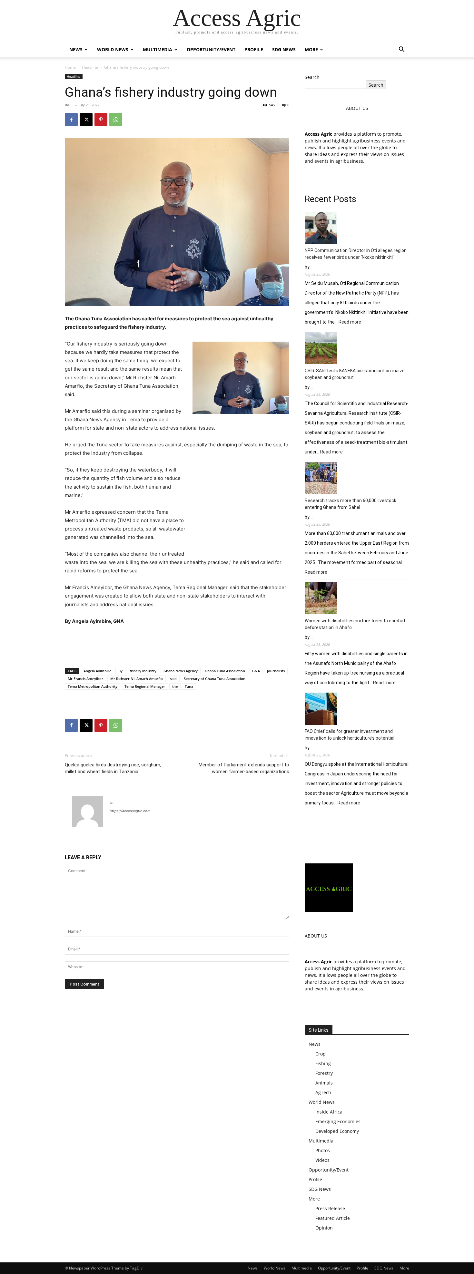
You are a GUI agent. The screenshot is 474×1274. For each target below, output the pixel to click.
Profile (253, 49)
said (173, 678)
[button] (401, 50)
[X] (86, 119)
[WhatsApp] (115, 119)
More (311, 49)
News (76, 49)
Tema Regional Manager (144, 686)
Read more (350, 322)
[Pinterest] (100, 119)
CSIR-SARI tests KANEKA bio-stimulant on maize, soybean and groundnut (355, 374)
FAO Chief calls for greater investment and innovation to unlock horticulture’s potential (349, 735)
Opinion (324, 1228)
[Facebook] (71, 119)
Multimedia (157, 49)
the (175, 686)
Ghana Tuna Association (225, 670)
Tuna (189, 686)
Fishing (323, 1063)
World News (112, 49)
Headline (90, 67)
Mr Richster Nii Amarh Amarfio (136, 678)
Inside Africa (328, 1112)
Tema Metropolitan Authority (92, 686)
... (72, 104)
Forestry (324, 1073)
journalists (276, 670)
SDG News (284, 49)
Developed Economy (337, 1131)
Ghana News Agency (180, 670)
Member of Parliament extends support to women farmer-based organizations (244, 768)
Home (70, 67)
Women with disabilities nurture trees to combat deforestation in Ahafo (355, 624)
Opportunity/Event (211, 49)
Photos (322, 1150)
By (120, 670)
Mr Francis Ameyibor (85, 678)
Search (312, 77)
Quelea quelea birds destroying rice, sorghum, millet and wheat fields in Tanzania (113, 768)
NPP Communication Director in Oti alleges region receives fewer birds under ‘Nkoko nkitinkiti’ (356, 254)
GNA (256, 670)
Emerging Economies (337, 1121)
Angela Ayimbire (97, 670)
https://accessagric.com (130, 811)
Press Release (330, 1208)
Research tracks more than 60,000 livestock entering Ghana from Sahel (350, 504)
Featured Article (332, 1218)
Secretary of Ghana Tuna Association (214, 678)
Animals (324, 1083)
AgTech (323, 1092)
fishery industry (143, 670)
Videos (322, 1160)
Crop (320, 1054)
